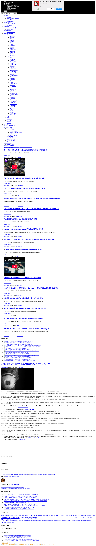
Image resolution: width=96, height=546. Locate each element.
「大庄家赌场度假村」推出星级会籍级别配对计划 (20, 219)
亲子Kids (75, 520)
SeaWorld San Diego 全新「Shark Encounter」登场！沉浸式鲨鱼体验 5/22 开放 (31, 288)
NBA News (12, 138)
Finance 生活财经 (7, 143)
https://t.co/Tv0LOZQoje (33, 437)
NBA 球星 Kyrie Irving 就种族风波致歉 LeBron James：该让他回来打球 (16, 488)
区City (8, 56)
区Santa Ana (12, 102)
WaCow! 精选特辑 (87, 518)
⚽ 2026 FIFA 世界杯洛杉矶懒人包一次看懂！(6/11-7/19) (23, 249)
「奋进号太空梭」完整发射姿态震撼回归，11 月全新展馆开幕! (24, 178)
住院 (12, 474)
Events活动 (47, 515)
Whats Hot (16, 476)
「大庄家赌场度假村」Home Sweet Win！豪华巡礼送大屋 (23, 318)
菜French (12, 41)
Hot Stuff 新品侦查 (11, 32)
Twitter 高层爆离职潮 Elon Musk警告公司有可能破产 (12, 487)
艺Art (72, 520)
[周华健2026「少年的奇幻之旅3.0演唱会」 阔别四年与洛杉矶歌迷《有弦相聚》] (21, 351)
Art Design (2, 515)
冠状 (15, 474)
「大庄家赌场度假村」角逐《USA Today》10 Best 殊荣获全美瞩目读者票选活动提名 (32, 198)
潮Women (51, 520)
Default (6, 476)
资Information (82, 520)
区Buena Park (13, 64)
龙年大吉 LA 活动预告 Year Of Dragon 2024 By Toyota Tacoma (18, 147)
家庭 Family (25, 520)
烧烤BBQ (12, 37)
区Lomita (12, 87)
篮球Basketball (10, 136)
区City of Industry (14, 70)
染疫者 (30, 474)
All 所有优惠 (9, 25)
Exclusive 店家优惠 (11, 23)
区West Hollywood (14, 114)
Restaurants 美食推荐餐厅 (28, 518)
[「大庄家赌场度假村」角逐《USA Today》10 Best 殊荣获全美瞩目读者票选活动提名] (23, 345)
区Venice (12, 110)
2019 (4, 474)
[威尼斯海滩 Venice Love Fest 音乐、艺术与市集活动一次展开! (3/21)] (19, 360)
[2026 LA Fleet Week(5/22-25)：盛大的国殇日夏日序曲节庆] (17, 349)
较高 (49, 474)
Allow (59, 8)
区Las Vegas (12, 85)
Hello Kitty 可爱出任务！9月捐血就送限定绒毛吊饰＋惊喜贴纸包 (25, 150)
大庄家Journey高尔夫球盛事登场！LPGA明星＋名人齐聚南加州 (25, 308)
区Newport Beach (14, 94)
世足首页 (12, 129)
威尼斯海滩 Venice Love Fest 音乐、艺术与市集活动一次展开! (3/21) (27, 329)
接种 (25, 474)
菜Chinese (12, 38)
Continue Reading (7, 155)
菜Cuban (12, 40)
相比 (46, 474)
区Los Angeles (13, 89)
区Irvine (11, 82)
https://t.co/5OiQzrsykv (23, 407)
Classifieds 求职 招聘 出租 (9, 125)
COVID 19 (8, 474)
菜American (12, 36)
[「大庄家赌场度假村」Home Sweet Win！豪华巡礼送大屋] (17, 359)
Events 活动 (6, 26)
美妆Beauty (68, 520)
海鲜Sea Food (13, 49)
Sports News (46, 518)
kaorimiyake (6, 157)
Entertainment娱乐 (38, 515)
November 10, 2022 (22, 439)
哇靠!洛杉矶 (5, 543)
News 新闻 (11, 476)
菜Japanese (12, 45)
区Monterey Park (13, 93)
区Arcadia (12, 60)
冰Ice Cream (9, 119)
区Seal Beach (13, 105)
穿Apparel (62, 520)
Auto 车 (6, 515)
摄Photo (35, 520)
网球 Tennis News (11, 139)
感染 (22, 474)
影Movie (31, 520)
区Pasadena (12, 97)
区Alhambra (12, 57)
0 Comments (20, 157)
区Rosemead (12, 98)
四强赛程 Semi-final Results (16, 132)
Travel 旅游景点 (74, 518)
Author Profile (15, 484)
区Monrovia (12, 91)
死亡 (33, 474)
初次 (17, 474)
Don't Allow (50, 8)
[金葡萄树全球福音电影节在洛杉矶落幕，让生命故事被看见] (17, 356)
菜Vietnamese (13, 55)
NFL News (9, 141)
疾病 (41, 474)
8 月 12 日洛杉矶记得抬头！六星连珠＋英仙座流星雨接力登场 (24, 188)
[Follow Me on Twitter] (21, 544)
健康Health (13, 520)
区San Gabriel (13, 101)
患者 (20, 474)
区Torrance (12, 108)
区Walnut (12, 112)
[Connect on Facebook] (34, 544)
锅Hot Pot (9, 121)
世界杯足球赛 (9, 128)
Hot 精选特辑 (6, 124)
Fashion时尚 (54, 515)
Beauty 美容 (10, 515)
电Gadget (7, 522)
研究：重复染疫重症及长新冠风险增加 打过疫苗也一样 (25, 364)
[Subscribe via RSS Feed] (8, 544)
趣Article (88, 520)
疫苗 (39, 474)
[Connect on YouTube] (47, 544)
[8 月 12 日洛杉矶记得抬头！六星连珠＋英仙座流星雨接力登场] (18, 344)
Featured (62, 515)
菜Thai (11, 53)
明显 (27, 474)
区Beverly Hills (13, 61)
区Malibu (12, 90)
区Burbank (12, 66)
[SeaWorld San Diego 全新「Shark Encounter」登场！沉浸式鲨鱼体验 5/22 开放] (21, 355)
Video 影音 (80, 518)
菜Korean (12, 47)
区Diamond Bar (13, 72)
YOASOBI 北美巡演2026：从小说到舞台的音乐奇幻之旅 (22, 278)
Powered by (36, 9)
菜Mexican (12, 48)
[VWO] (39, 9)
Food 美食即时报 (7, 30)
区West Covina (13, 113)
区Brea (11, 63)
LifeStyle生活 (5, 518)
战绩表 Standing (13, 135)
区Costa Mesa (13, 71)
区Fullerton (12, 76)
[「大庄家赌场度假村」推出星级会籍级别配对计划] (15, 348)
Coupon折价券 (21, 515)
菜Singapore (12, 51)
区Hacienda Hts (13, 81)
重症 (51, 474)
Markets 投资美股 (10, 144)
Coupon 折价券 (7, 22)
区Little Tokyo (13, 86)
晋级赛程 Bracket (13, 131)
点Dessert (9, 123)
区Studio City (13, 106)
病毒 (44, 474)
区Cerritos (12, 67)
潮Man (47, 520)
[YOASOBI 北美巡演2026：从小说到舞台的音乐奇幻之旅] (16, 353)
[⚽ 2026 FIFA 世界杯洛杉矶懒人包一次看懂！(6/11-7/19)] (16, 352)
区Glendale (12, 79)
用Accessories (57, 520)
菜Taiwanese (12, 52)
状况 (36, 474)
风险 (54, 474)
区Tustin (11, 109)
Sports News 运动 (8, 127)
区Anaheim (12, 59)
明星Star (44, 520)
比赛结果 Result (13, 133)
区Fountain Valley (14, 75)
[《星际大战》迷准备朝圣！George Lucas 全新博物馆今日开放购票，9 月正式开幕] (22, 346)
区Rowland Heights (14, 100)
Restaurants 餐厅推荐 (8, 33)
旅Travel (39, 520)
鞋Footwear (12, 522)
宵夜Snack (9, 120)
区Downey (12, 74)
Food (67, 515)
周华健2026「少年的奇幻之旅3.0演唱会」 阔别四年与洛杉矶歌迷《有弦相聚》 (30, 239)
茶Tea (8, 116)
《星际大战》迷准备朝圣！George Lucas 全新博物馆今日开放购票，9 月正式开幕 (31, 209)
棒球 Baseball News (11, 140)
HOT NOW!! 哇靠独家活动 (12, 28)
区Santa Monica (13, 104)
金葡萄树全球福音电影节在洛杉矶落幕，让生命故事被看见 (23, 298)
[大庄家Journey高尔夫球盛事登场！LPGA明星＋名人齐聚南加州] (18, 357)
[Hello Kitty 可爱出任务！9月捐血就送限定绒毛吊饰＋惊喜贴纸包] (18, 341)
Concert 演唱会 (10, 29)
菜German (12, 42)
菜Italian (11, 44)
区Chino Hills (13, 68)
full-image (84, 515)
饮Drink (8, 117)
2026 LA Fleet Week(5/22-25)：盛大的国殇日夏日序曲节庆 (23, 229)
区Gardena (12, 78)
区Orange (12, 95)
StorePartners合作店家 (9, 145)
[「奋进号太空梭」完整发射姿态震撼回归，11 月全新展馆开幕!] (18, 342)
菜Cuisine (9, 34)
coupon (15, 515)
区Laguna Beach (13, 83)
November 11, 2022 (29, 409)
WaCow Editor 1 (4, 367)
